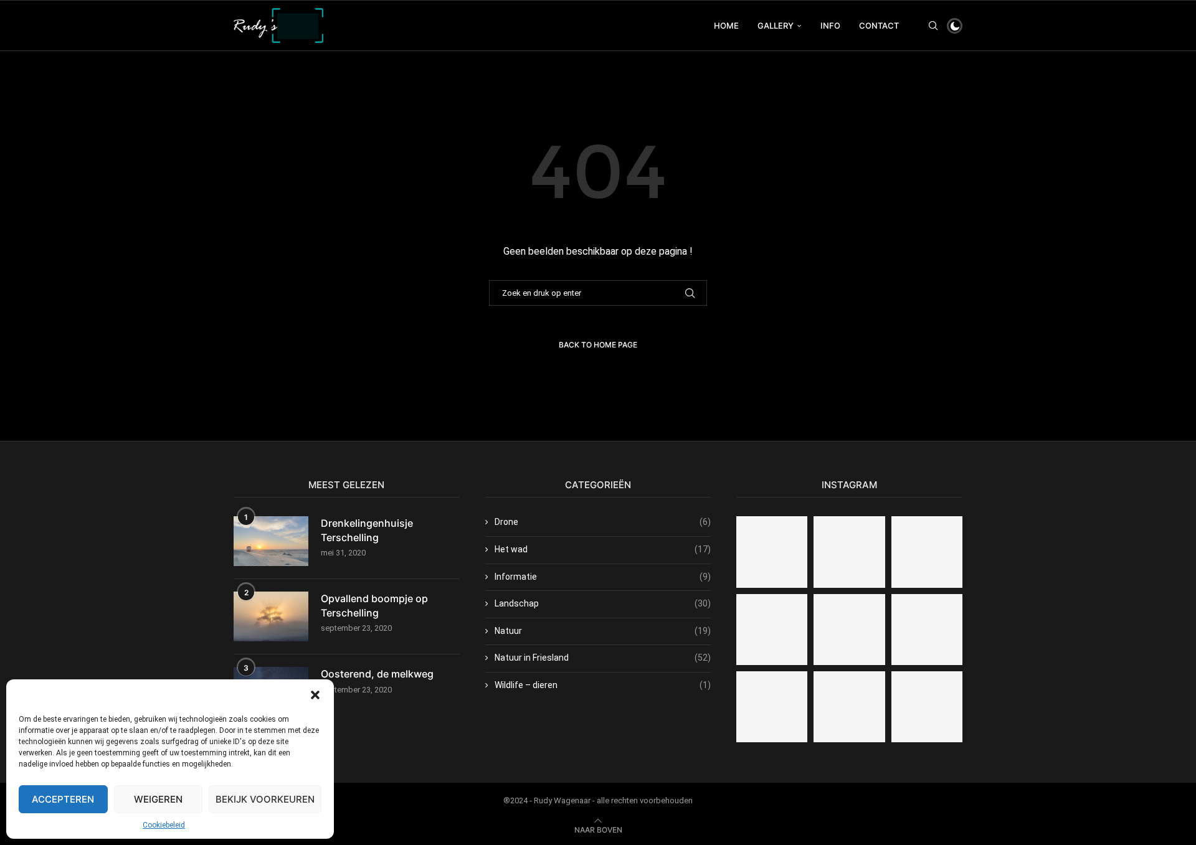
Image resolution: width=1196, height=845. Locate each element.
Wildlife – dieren (603, 685)
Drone (603, 522)
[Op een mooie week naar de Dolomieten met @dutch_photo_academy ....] (849, 706)
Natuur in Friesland (603, 658)
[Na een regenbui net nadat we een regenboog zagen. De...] (927, 551)
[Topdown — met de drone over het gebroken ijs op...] (849, 629)
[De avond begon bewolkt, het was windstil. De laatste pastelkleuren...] (927, 629)
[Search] (933, 25)
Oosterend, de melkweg (377, 674)
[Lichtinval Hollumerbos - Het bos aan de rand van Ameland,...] (771, 706)
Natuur (603, 631)
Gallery (775, 26)
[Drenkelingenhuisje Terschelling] (271, 541)
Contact (879, 26)
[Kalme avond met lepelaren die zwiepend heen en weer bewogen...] (849, 551)
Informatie (603, 577)
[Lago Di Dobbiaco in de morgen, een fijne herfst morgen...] (771, 551)
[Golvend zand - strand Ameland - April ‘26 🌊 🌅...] (771, 629)
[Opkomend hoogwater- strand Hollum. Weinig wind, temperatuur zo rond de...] (927, 706)
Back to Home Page (598, 344)
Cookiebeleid (164, 825)
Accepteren (63, 799)
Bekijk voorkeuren (265, 799)
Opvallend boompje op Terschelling (374, 605)
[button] (315, 695)
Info (830, 26)
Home (726, 26)
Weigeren (158, 799)
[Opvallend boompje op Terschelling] (271, 616)
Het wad (603, 549)
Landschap (603, 603)
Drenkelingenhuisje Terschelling (367, 530)
